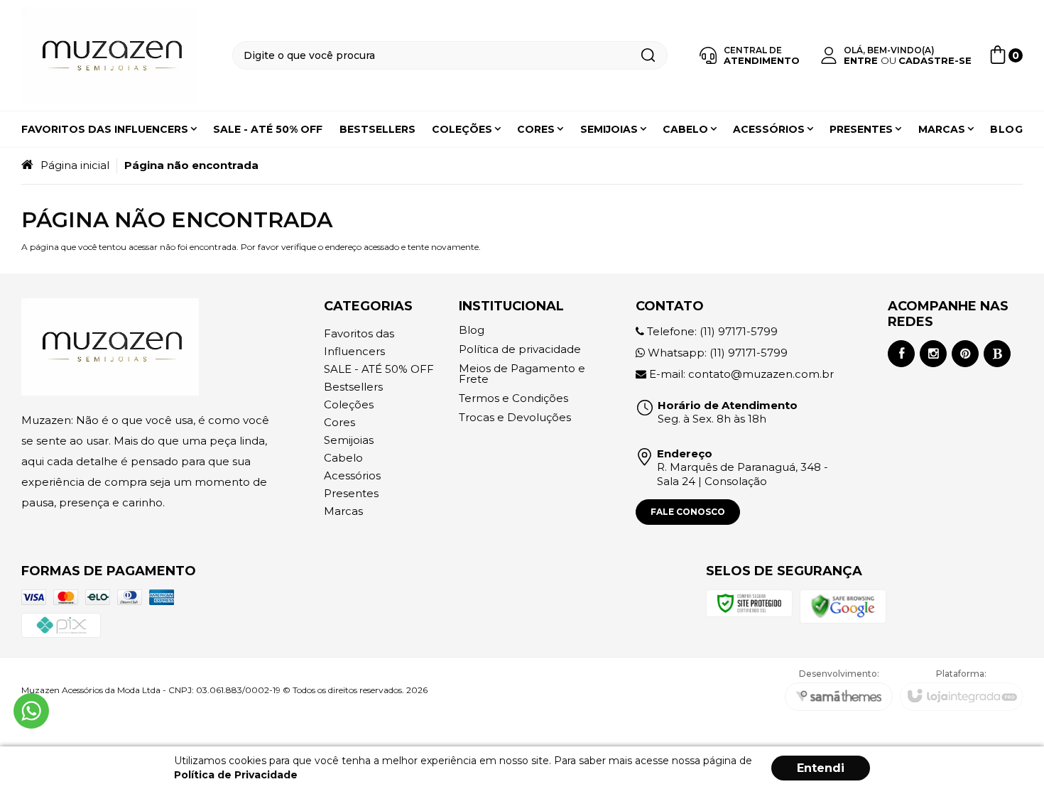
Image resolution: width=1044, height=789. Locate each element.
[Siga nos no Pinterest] (965, 353)
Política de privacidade (520, 349)
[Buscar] (648, 55)
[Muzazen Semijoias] (110, 55)
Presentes (351, 493)
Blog (471, 330)
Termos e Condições (513, 398)
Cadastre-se (935, 60)
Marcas (343, 511)
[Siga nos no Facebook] (901, 353)
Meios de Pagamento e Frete (522, 373)
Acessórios (352, 475)
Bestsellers (353, 386)
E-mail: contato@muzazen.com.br (740, 374)
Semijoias (349, 440)
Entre (861, 60)
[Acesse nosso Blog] (997, 353)
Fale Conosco (688, 511)
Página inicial (74, 165)
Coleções (349, 404)
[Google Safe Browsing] (843, 605)
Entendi (820, 768)
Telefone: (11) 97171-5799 (711, 331)
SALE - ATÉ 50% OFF (379, 369)
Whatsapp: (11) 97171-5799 (716, 352)
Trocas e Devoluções (515, 417)
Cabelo (343, 457)
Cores (339, 422)
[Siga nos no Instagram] (933, 353)
